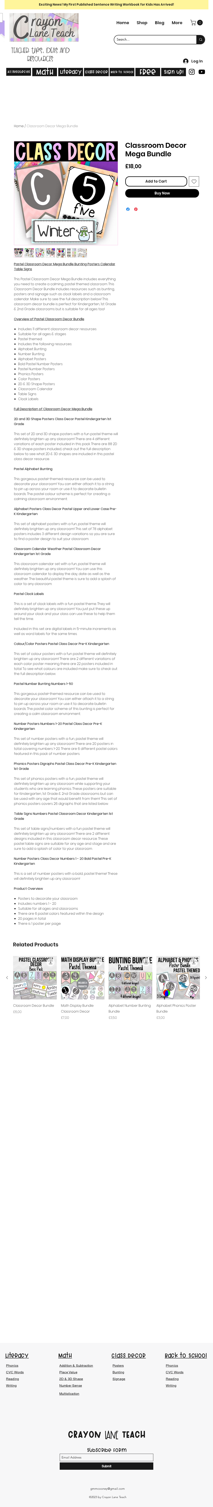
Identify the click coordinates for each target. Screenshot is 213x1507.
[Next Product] (205, 977)
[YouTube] (202, 72)
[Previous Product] (7, 977)
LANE (111, 1435)
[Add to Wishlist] (194, 181)
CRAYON (86, 1434)
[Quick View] (35, 978)
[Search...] (200, 39)
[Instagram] (192, 72)
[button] (197, 22)
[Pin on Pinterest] (135, 209)
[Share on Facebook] (127, 209)
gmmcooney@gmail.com (107, 1489)
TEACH (132, 1434)
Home (19, 126)
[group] (106, 988)
